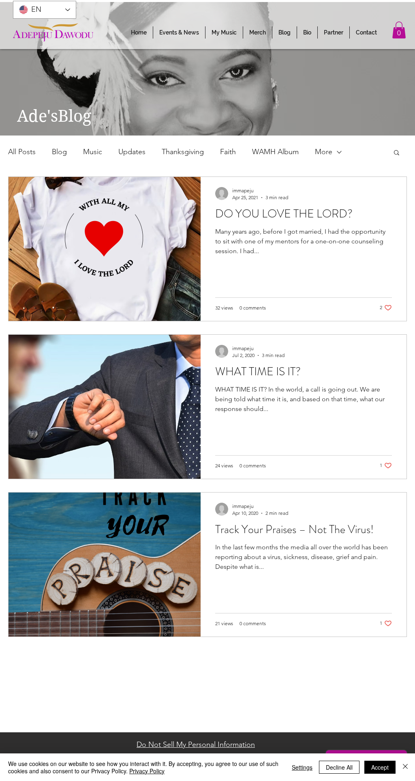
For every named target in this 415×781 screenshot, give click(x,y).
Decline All (339, 767)
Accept (380, 767)
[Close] (405, 767)
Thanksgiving (183, 151)
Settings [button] (302, 767)
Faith (228, 151)
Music (92, 151)
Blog (59, 151)
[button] (179, 32)
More (323, 151)
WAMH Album (275, 151)
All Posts (22, 151)
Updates (131, 151)
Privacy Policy (147, 771)
